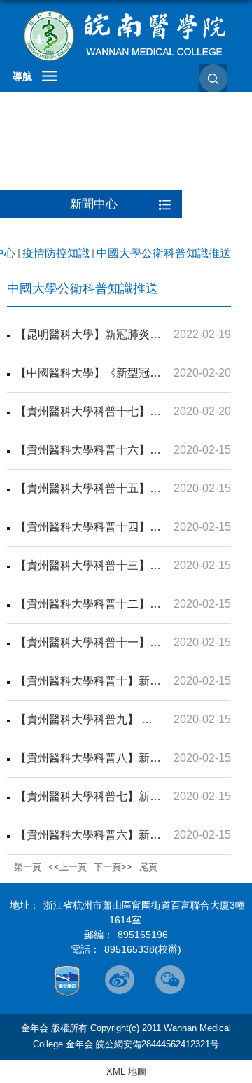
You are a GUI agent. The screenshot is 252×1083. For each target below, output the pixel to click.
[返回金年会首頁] (126, 35)
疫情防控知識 (56, 253)
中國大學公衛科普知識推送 (164, 253)
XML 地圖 (126, 1071)
